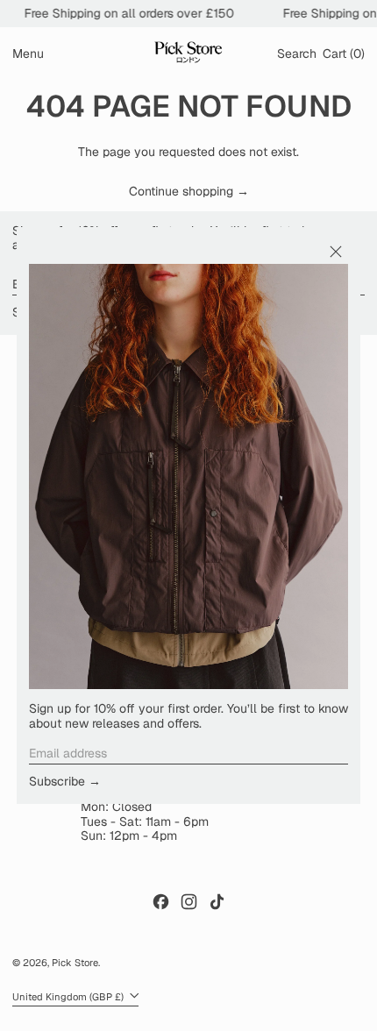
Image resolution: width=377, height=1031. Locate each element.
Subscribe (57, 781)
